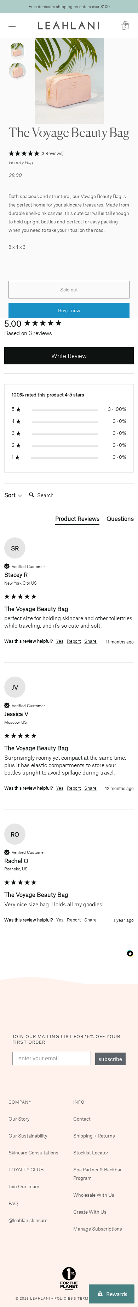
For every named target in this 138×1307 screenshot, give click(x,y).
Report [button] (74, 641)
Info (79, 1101)
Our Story (18, 1119)
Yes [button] (59, 641)
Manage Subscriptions (97, 1229)
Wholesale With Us (93, 1195)
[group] (69, 323)
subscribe (110, 1059)
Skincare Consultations (33, 1152)
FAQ (13, 1203)
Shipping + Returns (94, 1136)
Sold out (69, 289)
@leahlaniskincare (27, 1220)
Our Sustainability (27, 1136)
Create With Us (90, 1212)
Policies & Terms (73, 1298)
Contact (82, 1119)
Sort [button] (10, 494)
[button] (69, 153)
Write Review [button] (69, 355)
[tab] (77, 519)
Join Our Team (23, 1186)
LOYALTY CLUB (26, 1169)
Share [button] (90, 641)
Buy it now (69, 310)
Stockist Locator (90, 1152)
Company (19, 1101)
